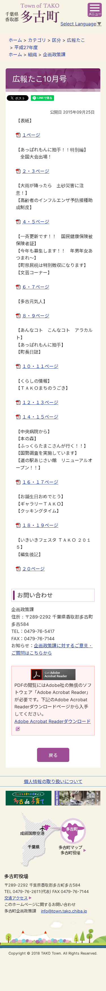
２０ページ (33, 569)
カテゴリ (37, 40)
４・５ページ (35, 222)
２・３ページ (35, 171)
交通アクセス (16, 898)
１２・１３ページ (40, 402)
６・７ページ (35, 287)
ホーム (15, 40)
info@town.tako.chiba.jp (64, 911)
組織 (32, 54)
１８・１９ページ (40, 525)
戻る (53, 755)
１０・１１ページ (40, 366)
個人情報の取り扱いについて (53, 781)
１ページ (31, 135)
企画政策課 (54, 54)
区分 (56, 40)
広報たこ (76, 40)
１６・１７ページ (40, 482)
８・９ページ (35, 316)
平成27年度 (26, 47)
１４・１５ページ (40, 417)
